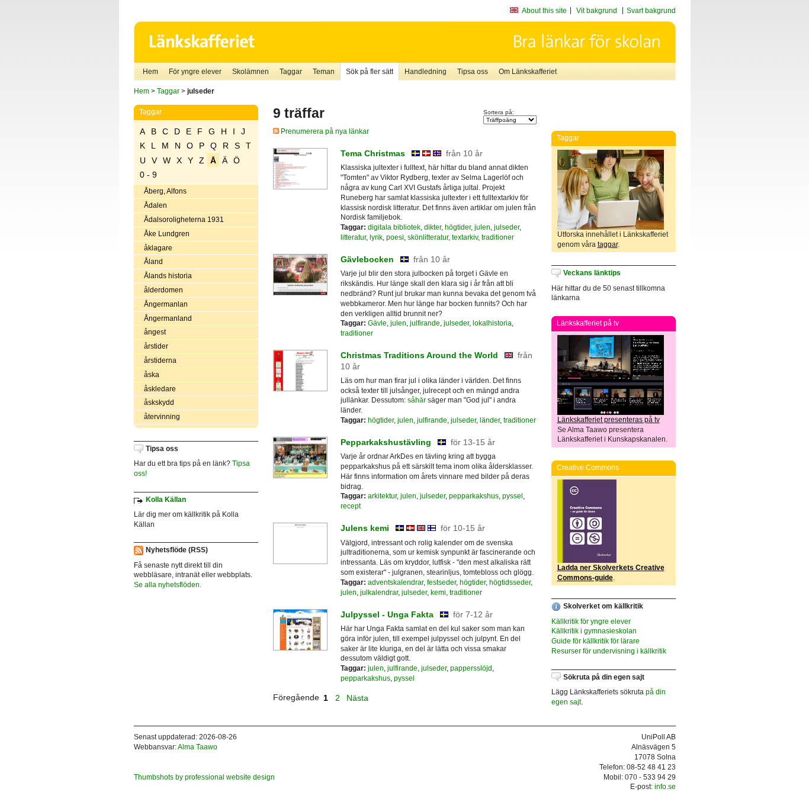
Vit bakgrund (596, 11)
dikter (432, 227)
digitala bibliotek (394, 227)
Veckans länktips (592, 273)
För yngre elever (195, 71)
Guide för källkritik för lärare (595, 641)
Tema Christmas (373, 153)
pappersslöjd (471, 668)
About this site (544, 11)
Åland (153, 261)
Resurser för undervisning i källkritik (608, 651)
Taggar (291, 71)
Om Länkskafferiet (528, 71)
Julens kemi (365, 528)
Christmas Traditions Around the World (419, 355)
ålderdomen (163, 290)
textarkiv (465, 237)
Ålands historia (168, 276)
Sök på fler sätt (369, 71)
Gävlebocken (367, 259)
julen (482, 227)
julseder (506, 227)
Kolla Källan (166, 499)
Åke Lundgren (167, 234)
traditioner (497, 237)
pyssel (512, 496)
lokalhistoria (492, 323)
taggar (608, 244)
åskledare (160, 389)
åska (151, 375)
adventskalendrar (395, 582)
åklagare (158, 248)
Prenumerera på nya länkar (324, 131)
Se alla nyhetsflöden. (167, 585)
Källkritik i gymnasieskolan (594, 631)
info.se (665, 787)
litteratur (353, 237)
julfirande (425, 323)
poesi (395, 237)
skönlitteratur (427, 237)
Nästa (358, 697)
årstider (156, 346)
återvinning (162, 417)
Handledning (425, 71)
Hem (150, 71)
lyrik (376, 237)
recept (351, 506)
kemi (438, 592)
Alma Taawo (197, 747)
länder (490, 420)
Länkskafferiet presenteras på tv (608, 420)
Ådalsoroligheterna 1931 (184, 219)
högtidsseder (510, 582)
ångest (155, 332)
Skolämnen (250, 71)
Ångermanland (168, 318)
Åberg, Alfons (165, 191)
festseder (441, 582)
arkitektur (382, 496)
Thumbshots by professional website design (204, 777)
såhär (416, 400)
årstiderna (160, 360)
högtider (458, 227)
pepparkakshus (474, 496)
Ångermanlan (166, 304)
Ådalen (155, 205)
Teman (324, 71)
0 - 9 (148, 174)
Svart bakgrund (651, 11)
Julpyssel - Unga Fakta (387, 614)
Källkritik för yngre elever (591, 621)
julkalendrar (379, 592)
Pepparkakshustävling (386, 442)
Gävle (377, 323)
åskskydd (159, 402)
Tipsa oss (472, 71)
